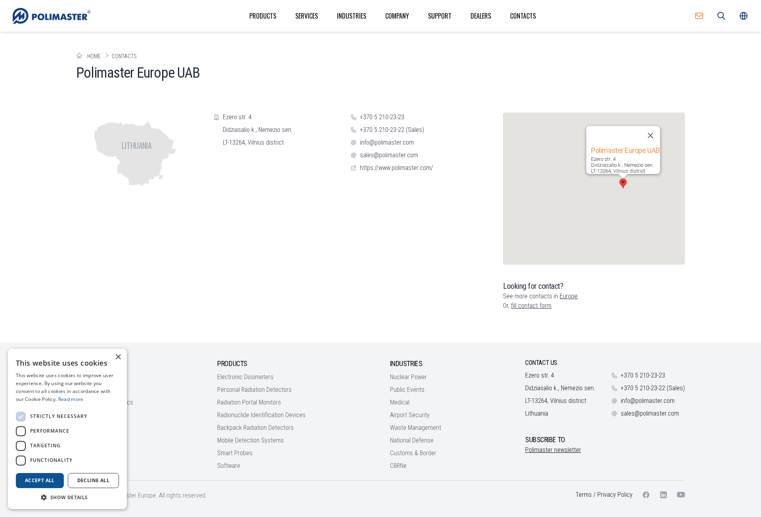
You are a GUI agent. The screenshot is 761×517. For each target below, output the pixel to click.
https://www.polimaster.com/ (396, 168)
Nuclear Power (408, 377)
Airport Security (410, 415)
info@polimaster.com (387, 142)
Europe (568, 296)
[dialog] (67, 429)
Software (228, 465)
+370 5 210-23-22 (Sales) (392, 130)
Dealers (480, 16)
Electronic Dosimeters (245, 377)
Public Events (407, 389)
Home (94, 56)
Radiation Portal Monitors (249, 402)
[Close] (650, 135)
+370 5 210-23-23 (382, 117)
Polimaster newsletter (553, 450)
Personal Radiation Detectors (254, 389)
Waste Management (415, 427)
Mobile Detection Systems (250, 440)
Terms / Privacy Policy (604, 494)
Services (306, 16)
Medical (399, 402)
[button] (623, 183)
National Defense (412, 440)
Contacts (523, 16)
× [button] (118, 357)
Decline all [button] (93, 480)
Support (439, 16)
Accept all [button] (40, 480)
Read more (71, 399)
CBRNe (398, 465)
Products (262, 16)
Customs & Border (413, 453)
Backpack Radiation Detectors (255, 427)
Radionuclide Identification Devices (261, 415)
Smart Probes (234, 453)
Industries (351, 16)
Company (397, 16)
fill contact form (531, 305)
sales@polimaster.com (389, 155)
